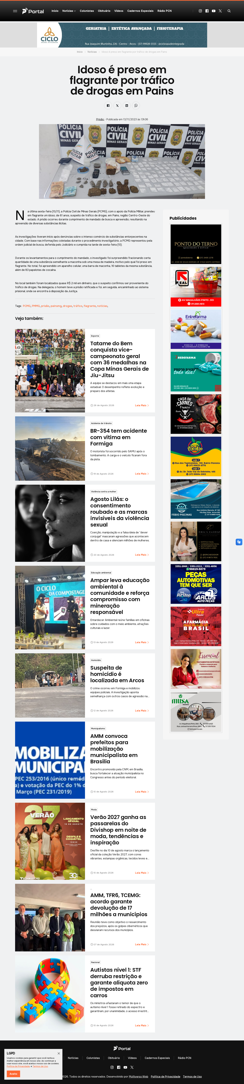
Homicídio (96, 660)
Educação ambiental (101, 572)
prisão (45, 306)
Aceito (13, 1073)
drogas (68, 306)
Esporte (95, 336)
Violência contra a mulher (103, 491)
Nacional (95, 962)
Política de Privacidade (165, 1076)
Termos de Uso (192, 1076)
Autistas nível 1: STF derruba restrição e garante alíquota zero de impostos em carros (119, 982)
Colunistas (87, 11)
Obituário (104, 11)
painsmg (56, 306)
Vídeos (118, 11)
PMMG (36, 306)
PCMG (27, 306)
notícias (102, 306)
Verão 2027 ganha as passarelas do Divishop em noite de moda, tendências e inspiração (118, 829)
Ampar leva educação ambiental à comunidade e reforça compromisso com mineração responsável (119, 596)
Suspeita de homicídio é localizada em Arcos (117, 674)
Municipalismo (98, 728)
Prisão (100, 119)
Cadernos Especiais (140, 11)
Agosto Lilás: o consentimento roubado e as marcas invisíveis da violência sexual (119, 511)
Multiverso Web (138, 1076)
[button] (15, 11)
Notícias (92, 51)
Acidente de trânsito (101, 423)
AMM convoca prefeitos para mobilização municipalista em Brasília (113, 748)
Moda (94, 809)
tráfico (78, 306)
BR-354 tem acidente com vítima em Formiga (118, 437)
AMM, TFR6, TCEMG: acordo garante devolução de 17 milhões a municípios (118, 904)
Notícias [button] (67, 11)
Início (55, 11)
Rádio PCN (165, 11)
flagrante (90, 306)
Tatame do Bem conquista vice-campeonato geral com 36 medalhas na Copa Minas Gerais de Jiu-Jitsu (119, 359)
